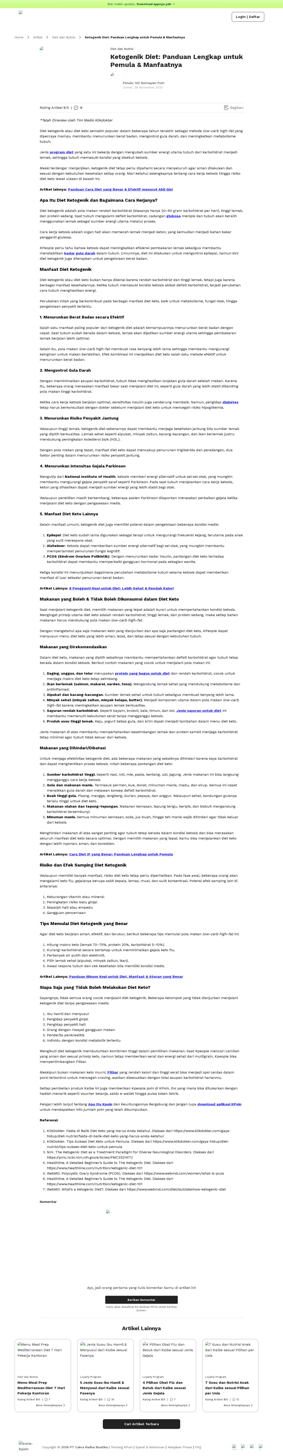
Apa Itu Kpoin (100, 1104)
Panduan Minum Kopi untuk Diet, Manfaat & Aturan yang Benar (125, 976)
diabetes (230, 402)
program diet (61, 152)
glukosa (173, 216)
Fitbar (112, 1072)
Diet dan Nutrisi (63, 37)
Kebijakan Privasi (180, 1447)
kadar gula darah (79, 253)
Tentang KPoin (121, 1447)
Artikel (37, 37)
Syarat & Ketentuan (150, 1447)
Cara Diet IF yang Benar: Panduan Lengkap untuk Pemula (121, 854)
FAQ (198, 1447)
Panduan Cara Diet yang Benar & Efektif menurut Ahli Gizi (120, 189)
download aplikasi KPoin (219, 1104)
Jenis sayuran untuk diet (198, 710)
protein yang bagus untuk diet (142, 673)
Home (19, 37)
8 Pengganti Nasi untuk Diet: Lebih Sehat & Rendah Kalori (121, 588)
